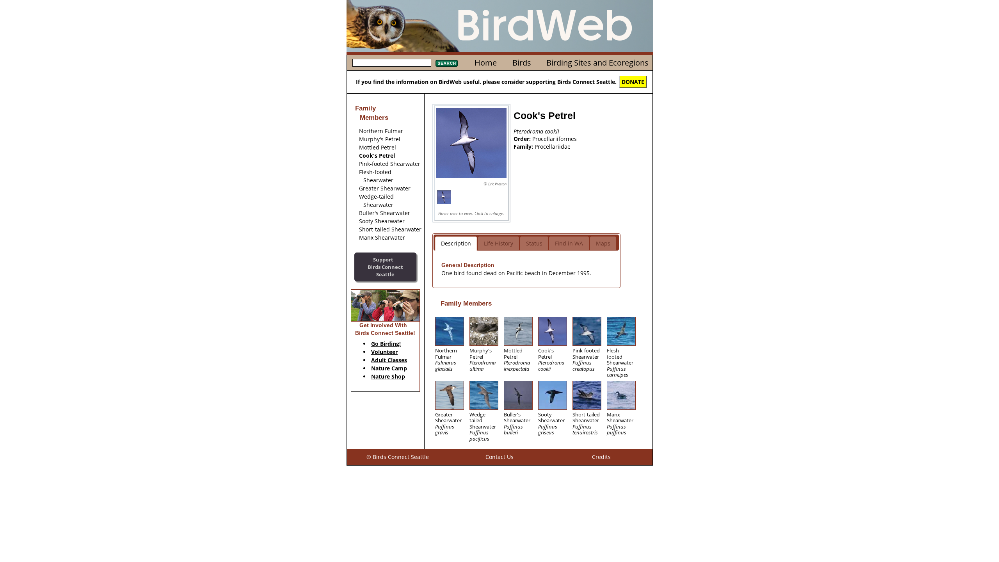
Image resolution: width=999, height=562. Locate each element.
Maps (603, 243)
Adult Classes (389, 360)
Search (447, 63)
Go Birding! (386, 343)
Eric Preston (497, 184)
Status (534, 243)
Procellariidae (553, 146)
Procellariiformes (554, 138)
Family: (524, 146)
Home (486, 62)
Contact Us (499, 457)
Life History (498, 243)
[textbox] (391, 63)
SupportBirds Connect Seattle (385, 266)
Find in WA (569, 243)
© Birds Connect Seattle (397, 457)
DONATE (633, 81)
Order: (523, 138)
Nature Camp (389, 368)
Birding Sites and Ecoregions (597, 62)
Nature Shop (388, 376)
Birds (521, 62)
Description (456, 243)
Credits (601, 457)
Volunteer (384, 352)
